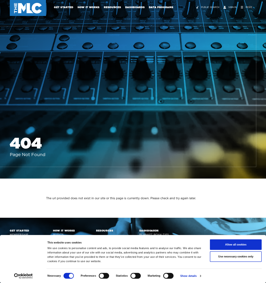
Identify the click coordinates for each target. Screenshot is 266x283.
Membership (19, 234)
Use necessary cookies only (235, 256)
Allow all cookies (235, 244)
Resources (112, 7)
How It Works (89, 7)
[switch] (104, 276)
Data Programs (161, 7)
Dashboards (135, 7)
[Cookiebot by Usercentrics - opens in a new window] (23, 276)
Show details (188, 275)
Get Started (63, 7)
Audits (58, 234)
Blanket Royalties (154, 234)
